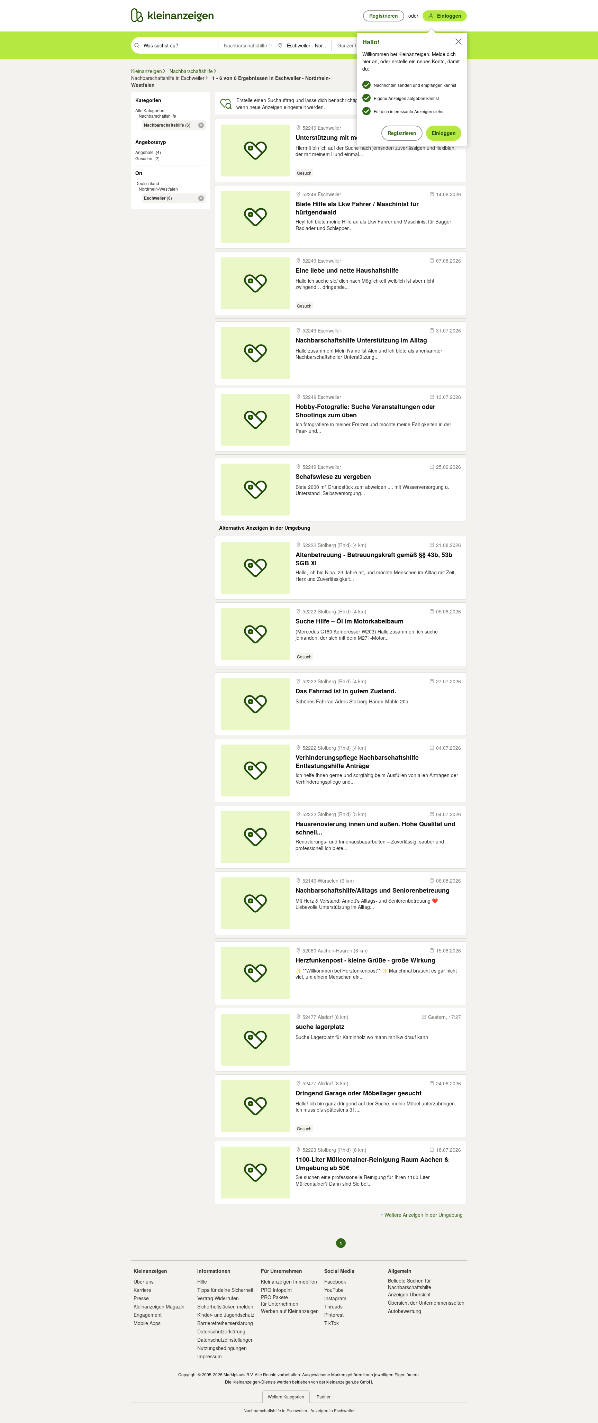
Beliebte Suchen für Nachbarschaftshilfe (409, 1283)
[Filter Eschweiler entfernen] (201, 198)
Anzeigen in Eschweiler (332, 1410)
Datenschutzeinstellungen (225, 1339)
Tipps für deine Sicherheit (225, 1289)
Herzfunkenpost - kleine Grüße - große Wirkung (365, 960)
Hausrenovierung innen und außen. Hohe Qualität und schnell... (375, 828)
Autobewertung (404, 1310)
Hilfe (202, 1281)
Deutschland (147, 183)
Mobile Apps (147, 1323)
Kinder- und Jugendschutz (225, 1314)
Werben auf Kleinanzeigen (290, 1310)
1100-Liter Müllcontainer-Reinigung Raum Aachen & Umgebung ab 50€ (372, 1163)
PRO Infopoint (276, 1289)
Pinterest (334, 1314)
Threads (333, 1306)
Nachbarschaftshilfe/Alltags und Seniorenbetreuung (373, 890)
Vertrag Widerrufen (218, 1298)
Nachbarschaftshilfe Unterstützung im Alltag (361, 340)
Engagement (148, 1314)
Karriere (142, 1289)
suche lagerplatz (320, 1027)
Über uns (144, 1281)
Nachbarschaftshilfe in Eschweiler (275, 1410)
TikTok (331, 1323)
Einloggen (444, 132)
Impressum (209, 1356)
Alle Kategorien (149, 110)
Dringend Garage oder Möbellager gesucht (359, 1093)
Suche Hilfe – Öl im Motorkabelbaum (350, 621)
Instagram (335, 1298)
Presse (141, 1298)
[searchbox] (180, 45)
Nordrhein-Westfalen (158, 189)
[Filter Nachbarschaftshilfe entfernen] (201, 125)
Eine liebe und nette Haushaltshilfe (347, 270)
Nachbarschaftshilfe (157, 116)
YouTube (334, 1289)
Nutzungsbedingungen (222, 1347)
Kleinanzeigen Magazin (159, 1306)
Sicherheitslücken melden (225, 1306)
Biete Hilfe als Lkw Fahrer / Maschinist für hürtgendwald (357, 208)
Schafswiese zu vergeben (333, 477)
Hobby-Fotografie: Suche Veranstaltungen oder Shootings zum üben (365, 410)
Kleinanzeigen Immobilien (289, 1281)
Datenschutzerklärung (221, 1331)
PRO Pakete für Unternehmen (279, 1300)
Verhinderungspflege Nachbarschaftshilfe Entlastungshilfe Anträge (357, 761)
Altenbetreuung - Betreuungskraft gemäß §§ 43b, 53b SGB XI (374, 558)
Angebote (144, 152)
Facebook (335, 1281)
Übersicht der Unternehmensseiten (426, 1302)
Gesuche (143, 158)
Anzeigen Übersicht (409, 1294)
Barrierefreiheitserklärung (225, 1323)
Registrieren (402, 132)
